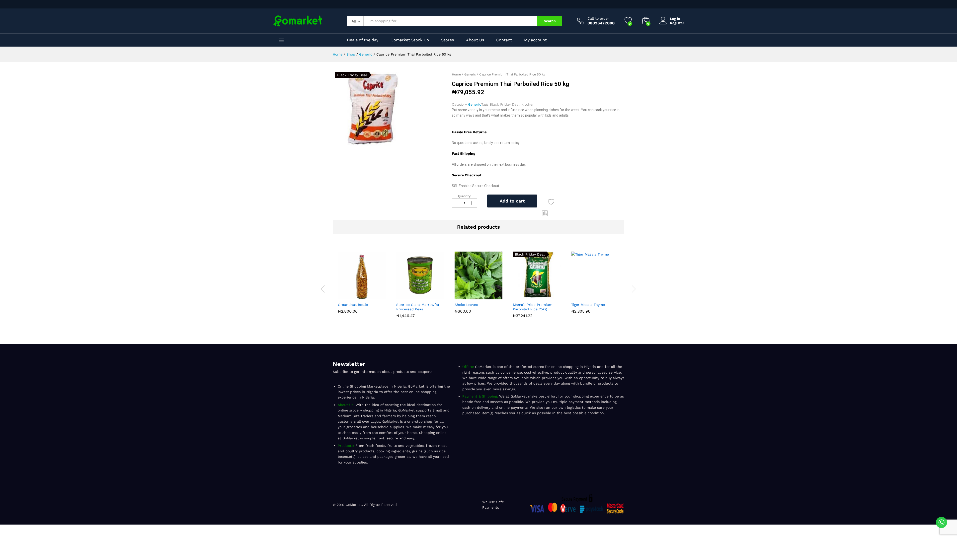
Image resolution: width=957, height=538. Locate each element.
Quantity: (464, 196)
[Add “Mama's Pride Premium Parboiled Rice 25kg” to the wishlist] (548, 296)
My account (535, 40)
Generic (470, 74)
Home (456, 74)
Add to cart (512, 200)
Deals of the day (362, 40)
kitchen (528, 104)
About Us (475, 40)
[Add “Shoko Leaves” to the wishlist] (490, 296)
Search (550, 21)
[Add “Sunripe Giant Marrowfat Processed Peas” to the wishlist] (431, 296)
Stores (447, 40)
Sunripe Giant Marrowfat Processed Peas (417, 307)
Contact (504, 40)
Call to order (598, 18)
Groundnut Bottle (353, 305)
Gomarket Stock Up (410, 40)
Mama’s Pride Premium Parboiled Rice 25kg (532, 307)
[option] (362, 283)
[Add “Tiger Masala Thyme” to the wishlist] (606, 296)
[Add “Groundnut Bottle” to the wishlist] (373, 296)
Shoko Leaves (466, 305)
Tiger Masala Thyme (588, 305)
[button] (545, 213)
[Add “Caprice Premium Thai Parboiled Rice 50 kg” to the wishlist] (551, 202)
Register (677, 23)
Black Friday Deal (504, 104)
